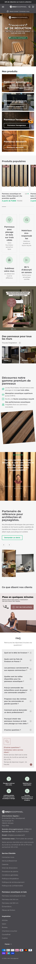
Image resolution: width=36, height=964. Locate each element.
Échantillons (6, 906)
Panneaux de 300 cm (10, 903)
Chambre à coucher (9, 931)
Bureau (5, 927)
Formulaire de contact (24, 839)
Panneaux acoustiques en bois (13, 896)
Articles (5, 920)
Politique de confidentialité (12, 886)
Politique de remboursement (13, 882)
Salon (4, 924)
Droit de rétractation (10, 868)
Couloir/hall (6, 934)
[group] (18, 39)
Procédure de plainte (10, 871)
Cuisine (5, 938)
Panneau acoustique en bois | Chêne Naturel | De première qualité (12, 196)
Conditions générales (10, 875)
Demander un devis (12, 537)
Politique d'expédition (10, 879)
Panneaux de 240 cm (10, 899)
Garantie (5, 864)
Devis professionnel (9, 861)
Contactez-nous (24, 11)
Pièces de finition (8, 910)
